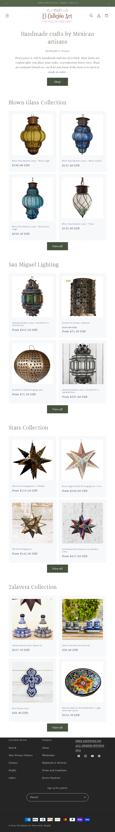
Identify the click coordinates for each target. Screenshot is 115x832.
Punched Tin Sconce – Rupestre (75, 323)
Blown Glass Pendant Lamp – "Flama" (78, 224)
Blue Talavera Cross (20, 708)
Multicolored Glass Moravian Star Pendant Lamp (80, 550)
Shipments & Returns (54, 762)
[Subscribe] (84, 797)
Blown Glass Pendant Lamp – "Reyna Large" (31, 161)
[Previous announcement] (6, 3)
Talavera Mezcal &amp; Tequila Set (27, 645)
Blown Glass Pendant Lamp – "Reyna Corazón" (82, 161)
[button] (7, 15)
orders (12, 777)
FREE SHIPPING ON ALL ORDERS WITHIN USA (89, 745)
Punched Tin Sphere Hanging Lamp (27, 390)
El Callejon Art (24, 825)
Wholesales (48, 755)
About (45, 747)
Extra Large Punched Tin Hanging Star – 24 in (81, 486)
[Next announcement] (108, 3)
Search (12, 747)
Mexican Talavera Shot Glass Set (76, 645)
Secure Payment (51, 777)
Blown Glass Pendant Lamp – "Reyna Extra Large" (30, 228)
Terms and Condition (54, 770)
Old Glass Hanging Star (22, 549)
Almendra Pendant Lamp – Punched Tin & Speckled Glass (80, 391)
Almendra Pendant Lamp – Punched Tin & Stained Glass (30, 324)
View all (57, 246)
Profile (12, 770)
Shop (57, 82)
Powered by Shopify (41, 825)
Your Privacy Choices (21, 755)
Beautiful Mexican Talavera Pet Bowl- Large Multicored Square (81, 709)
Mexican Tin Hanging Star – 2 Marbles (28, 486)
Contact (13, 762)
